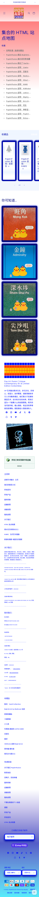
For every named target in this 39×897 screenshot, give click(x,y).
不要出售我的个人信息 (12, 802)
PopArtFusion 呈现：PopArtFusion (20, 114)
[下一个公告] (35, 2)
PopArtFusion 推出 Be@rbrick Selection (22, 55)
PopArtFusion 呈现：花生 (16, 105)
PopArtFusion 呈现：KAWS (17, 84)
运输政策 (7, 505)
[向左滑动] (14, 185)
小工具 (6, 724)
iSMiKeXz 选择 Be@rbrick (13, 744)
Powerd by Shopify (22, 889)
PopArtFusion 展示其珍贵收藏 (18, 59)
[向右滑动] (24, 185)
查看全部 (34, 134)
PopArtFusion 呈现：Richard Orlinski (21, 118)
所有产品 (7, 495)
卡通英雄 (7, 719)
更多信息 (19, 466)
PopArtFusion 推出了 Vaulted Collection (22, 63)
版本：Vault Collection (12, 704)
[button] (4, 13)
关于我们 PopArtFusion (12, 768)
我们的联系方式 (9, 485)
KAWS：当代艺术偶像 (12, 534)
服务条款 (7, 500)
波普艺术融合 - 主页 (11, 480)
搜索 (5, 807)
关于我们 (7, 520)
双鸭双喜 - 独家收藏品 (15, 50)
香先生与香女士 (9, 754)
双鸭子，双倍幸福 (10, 778)
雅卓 (5, 739)
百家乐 (6, 734)
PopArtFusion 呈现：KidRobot (18, 88)
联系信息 (7, 773)
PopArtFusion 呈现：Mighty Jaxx (19, 97)
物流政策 (24, 893)
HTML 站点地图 (9, 524)
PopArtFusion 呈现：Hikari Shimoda (21, 80)
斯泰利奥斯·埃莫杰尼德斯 (13, 539)
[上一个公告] (4, 2)
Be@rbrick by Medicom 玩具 (14, 709)
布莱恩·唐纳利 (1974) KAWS (14, 729)
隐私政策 (7, 515)
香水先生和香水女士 (11, 529)
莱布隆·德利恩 (9, 749)
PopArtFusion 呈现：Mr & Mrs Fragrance (22, 101)
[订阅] (31, 837)
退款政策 (7, 510)
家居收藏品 (8, 714)
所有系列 (7, 490)
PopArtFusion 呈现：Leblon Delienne (21, 93)
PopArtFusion (13, 889)
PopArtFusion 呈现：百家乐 (17, 71)
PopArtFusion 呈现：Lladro (17, 67)
